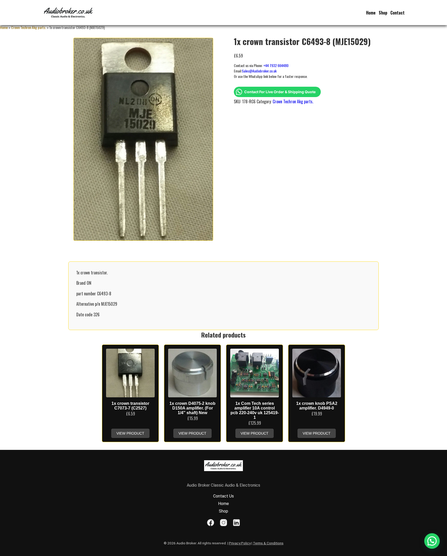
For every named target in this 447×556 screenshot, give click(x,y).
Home (371, 13)
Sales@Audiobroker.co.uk (259, 71)
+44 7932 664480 (275, 65)
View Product (130, 433)
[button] (432, 541)
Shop (383, 13)
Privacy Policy (240, 543)
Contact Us (223, 496)
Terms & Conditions (268, 543)
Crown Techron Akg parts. (28, 27)
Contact (397, 13)
